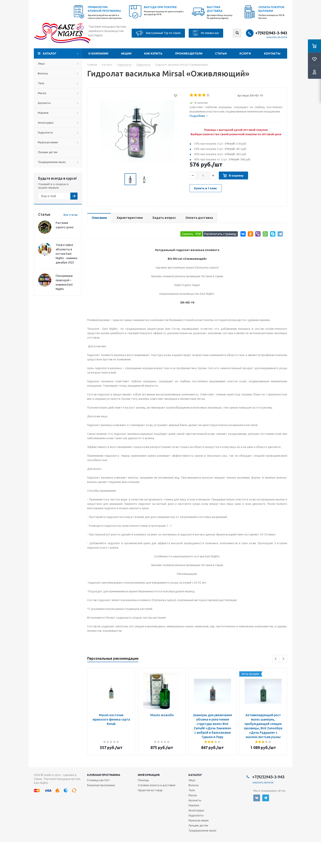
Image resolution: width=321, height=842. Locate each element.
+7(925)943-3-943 (271, 33)
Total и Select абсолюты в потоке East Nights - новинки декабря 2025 (66, 253)
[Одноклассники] (249, 234)
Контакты (272, 53)
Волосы (43, 73)
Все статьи (71, 214)
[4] (204, 95)
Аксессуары (46, 122)
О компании (98, 53)
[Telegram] (279, 234)
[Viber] (257, 234)
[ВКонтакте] (242, 234)
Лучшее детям (47, 152)
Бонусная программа (101, 785)
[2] (196, 95)
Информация (149, 774)
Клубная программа (103, 774)
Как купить (153, 53)
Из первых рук (209, 32)
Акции (126, 53)
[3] (200, 95)
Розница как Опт (98, 780)
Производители (188, 53)
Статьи (221, 53)
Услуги (245, 53)
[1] (192, 95)
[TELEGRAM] (265, 798)
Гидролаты (45, 132)
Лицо (41, 63)
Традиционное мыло (52, 161)
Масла (42, 93)
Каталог (50, 53)
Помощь (143, 780)
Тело (41, 83)
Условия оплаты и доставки (156, 785)
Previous (276, 658)
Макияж (43, 112)
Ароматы (44, 102)
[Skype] (272, 234)
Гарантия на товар (150, 790)
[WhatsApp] (264, 234)
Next (283, 658)
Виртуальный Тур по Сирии (163, 32)
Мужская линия (48, 142)
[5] (208, 95)
